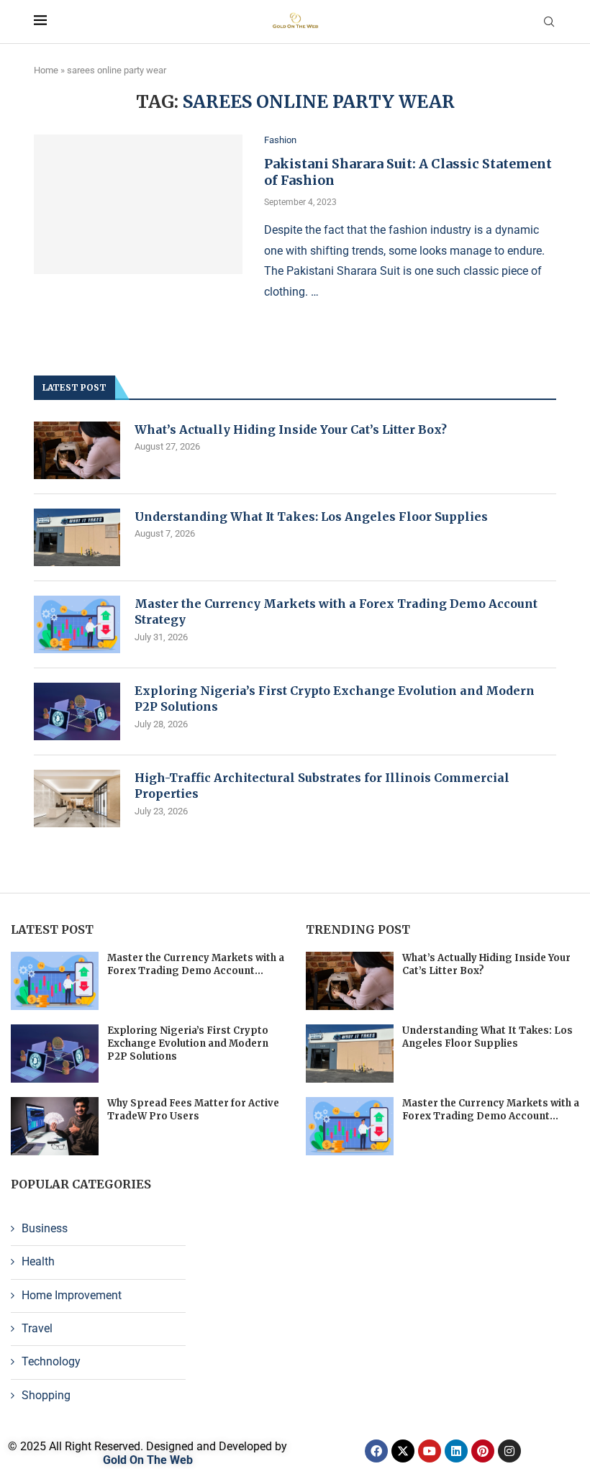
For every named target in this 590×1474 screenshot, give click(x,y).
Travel (37, 1328)
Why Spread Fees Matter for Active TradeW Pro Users (193, 1109)
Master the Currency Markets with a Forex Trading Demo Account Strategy (336, 611)
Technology (51, 1361)
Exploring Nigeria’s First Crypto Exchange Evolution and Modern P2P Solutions (335, 698)
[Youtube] (429, 1450)
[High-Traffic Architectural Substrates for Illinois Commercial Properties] (77, 798)
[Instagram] (509, 1450)
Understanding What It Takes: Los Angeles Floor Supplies (311, 516)
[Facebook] (376, 1450)
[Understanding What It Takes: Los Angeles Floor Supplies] (77, 537)
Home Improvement (72, 1295)
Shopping (46, 1395)
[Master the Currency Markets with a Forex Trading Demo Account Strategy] (77, 624)
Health (38, 1261)
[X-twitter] (402, 1450)
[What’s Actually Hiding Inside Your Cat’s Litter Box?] (77, 450)
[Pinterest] (482, 1450)
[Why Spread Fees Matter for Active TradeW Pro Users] (55, 1126)
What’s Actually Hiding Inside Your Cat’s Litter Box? (291, 429)
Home (46, 70)
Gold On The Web (148, 1460)
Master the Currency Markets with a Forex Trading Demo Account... (195, 964)
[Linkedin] (456, 1450)
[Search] (549, 22)
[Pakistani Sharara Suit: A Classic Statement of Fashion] (138, 204)
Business (45, 1228)
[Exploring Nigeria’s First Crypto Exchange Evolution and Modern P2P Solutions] (77, 711)
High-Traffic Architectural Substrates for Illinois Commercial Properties (322, 785)
